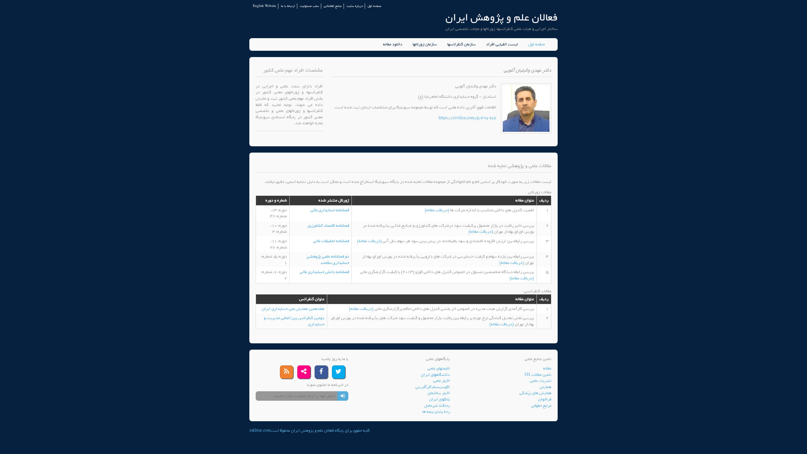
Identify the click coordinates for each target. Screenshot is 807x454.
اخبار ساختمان (438, 393)
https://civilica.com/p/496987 (467, 118)
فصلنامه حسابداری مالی (330, 210)
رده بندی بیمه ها (436, 411)
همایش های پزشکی (535, 393)
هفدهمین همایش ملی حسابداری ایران (293, 309)
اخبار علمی (441, 380)
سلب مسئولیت (309, 6)
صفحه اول (374, 6)
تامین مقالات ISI (538, 374)
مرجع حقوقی (541, 405)
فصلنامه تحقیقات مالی (331, 241)
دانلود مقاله (392, 44)
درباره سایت (354, 6)
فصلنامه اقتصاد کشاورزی (328, 225)
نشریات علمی (540, 380)
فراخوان (544, 399)
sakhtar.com (260, 430)
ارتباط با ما (288, 6)
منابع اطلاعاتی (333, 6)
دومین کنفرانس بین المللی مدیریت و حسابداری (294, 321)
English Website (264, 6)
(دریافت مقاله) (437, 210)
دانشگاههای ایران (435, 374)
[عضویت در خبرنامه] (342, 396)
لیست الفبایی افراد (502, 44)
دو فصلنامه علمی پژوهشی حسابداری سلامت (328, 259)
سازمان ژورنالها (425, 44)
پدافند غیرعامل (437, 405)
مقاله (547, 368)
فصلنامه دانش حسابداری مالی (324, 272)
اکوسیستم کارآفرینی (432, 387)
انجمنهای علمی (438, 368)
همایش (545, 387)
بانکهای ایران (439, 399)
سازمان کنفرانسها (461, 44)
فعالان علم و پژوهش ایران (501, 17)
